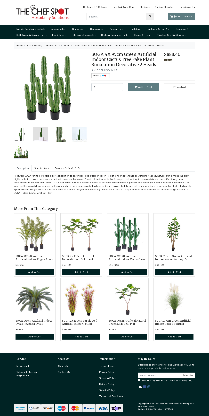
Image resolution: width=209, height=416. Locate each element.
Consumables (57, 28)
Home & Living (142, 34)
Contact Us (64, 372)
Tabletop (135, 28)
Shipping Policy (107, 378)
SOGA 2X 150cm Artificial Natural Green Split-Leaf (78, 258)
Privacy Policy (106, 372)
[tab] (23, 168)
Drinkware (77, 28)
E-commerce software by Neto (181, 403)
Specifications (41, 168)
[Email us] (140, 387)
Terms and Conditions (111, 396)
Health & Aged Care (123, 7)
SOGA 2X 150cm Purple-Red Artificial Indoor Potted (79, 322)
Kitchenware (116, 28)
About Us (63, 366)
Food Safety (59, 34)
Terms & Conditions (168, 380)
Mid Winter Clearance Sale (30, 28)
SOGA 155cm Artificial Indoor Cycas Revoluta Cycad (34, 322)
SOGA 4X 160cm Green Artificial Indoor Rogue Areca (34, 258)
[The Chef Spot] (42, 12)
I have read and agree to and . (166, 380)
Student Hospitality (165, 7)
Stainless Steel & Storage (170, 34)
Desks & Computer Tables (115, 34)
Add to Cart (144, 87)
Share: (96, 75)
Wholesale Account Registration (27, 374)
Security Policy (107, 390)
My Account (187, 7)
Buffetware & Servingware (30, 34)
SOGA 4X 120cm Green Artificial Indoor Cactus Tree (127, 258)
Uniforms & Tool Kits (158, 28)
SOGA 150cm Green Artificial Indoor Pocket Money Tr (173, 258)
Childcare (145, 7)
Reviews (59, 168)
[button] (179, 87)
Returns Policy (106, 384)
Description (23, 168)
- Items (182, 16)
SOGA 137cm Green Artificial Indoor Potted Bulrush (173, 322)
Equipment (182, 28)
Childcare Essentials (83, 34)
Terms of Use (106, 366)
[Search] (150, 16)
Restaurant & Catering (95, 7)
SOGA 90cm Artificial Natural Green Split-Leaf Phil (127, 322)
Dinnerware (96, 28)
